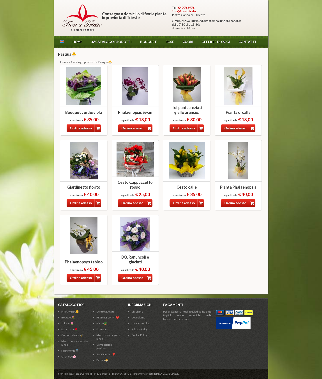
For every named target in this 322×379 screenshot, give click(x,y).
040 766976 (186, 7)
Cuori (188, 42)
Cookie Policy (139, 335)
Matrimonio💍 (70, 350)
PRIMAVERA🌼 (70, 311)
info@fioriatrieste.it (185, 11)
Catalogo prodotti (83, 62)
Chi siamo (137, 311)
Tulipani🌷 (67, 323)
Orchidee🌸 (68, 356)
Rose (170, 42)
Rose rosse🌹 (69, 329)
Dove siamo (138, 317)
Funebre (101, 329)
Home (78, 42)
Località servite (140, 323)
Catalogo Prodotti (113, 42)
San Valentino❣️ (105, 354)
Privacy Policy (139, 329)
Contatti (247, 42)
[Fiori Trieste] (82, 29)
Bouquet (148, 42)
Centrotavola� (105, 311)
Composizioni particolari (104, 346)
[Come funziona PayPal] (233, 318)
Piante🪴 (101, 323)
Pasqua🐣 (102, 360)
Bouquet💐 (68, 317)
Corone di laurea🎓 (72, 335)
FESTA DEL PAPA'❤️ (107, 317)
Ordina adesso (81, 128)
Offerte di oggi (216, 42)
